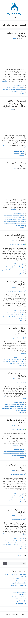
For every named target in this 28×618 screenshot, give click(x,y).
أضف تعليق (21, 93)
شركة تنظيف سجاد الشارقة (19, 580)
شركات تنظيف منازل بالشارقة (19, 596)
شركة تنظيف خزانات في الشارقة (18, 585)
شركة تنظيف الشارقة (21, 601)
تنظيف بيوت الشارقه (14, 89)
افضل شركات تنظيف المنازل (12, 406)
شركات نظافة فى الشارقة (20, 598)
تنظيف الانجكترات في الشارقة (12, 217)
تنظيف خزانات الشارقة (10, 219)
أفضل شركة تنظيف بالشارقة (19, 592)
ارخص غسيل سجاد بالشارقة (19, 578)
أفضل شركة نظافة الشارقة (17, 87)
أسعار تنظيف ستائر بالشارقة (17, 540)
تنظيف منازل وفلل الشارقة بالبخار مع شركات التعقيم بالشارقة (14, 103)
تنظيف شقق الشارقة (21, 221)
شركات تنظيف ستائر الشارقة (15, 223)
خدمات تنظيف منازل (17, 269)
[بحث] (5, 563)
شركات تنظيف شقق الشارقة (15, 91)
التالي (17, 555)
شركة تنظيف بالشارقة (19, 85)
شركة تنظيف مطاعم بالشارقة (19, 583)
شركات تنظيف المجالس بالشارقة (14, 316)
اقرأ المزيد (4, 81)
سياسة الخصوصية (22, 594)
